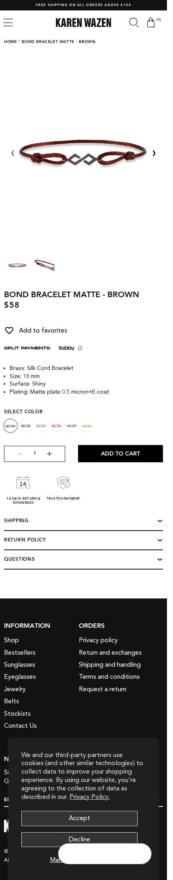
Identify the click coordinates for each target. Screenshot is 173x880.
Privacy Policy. (90, 796)
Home (10, 42)
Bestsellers (19, 652)
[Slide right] (154, 153)
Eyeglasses (20, 676)
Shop (11, 640)
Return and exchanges (110, 652)
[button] (134, 22)
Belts (11, 701)
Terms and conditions (109, 676)
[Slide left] (13, 153)
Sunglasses (19, 664)
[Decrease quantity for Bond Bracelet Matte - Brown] (13, 453)
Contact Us (20, 725)
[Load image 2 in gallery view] (44, 265)
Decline (79, 839)
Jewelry (15, 689)
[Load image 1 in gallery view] (17, 265)
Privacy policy (98, 640)
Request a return (102, 689)
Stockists (17, 713)
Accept (79, 818)
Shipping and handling (110, 664)
